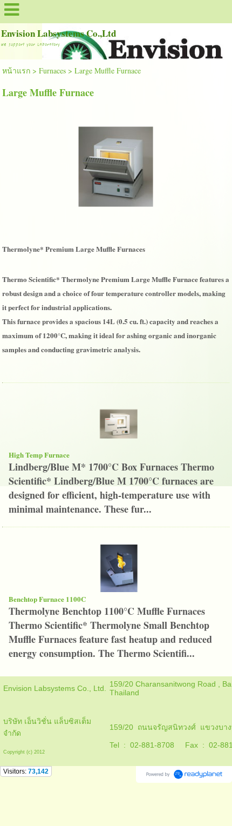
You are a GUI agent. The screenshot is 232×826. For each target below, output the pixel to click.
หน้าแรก (16, 70)
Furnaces (52, 70)
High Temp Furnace (39, 454)
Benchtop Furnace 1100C (47, 599)
